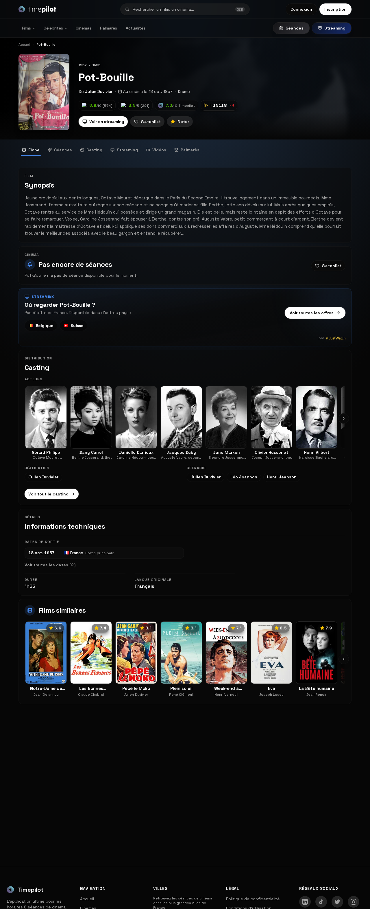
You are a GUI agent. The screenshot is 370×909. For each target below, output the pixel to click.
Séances (295, 28)
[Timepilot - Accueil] (37, 9)
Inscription (335, 9)
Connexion (301, 9)
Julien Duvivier (98, 91)
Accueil (87, 898)
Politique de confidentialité (253, 898)
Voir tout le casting (48, 494)
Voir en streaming (106, 121)
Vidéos (159, 150)
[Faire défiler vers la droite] (343, 418)
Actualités (135, 28)
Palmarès (108, 28)
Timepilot (30, 889)
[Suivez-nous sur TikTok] (321, 902)
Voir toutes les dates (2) (50, 565)
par (321, 338)
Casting (94, 150)
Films (26, 28)
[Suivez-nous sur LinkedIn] (305, 902)
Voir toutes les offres (312, 312)
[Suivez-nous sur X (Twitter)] (337, 902)
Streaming (334, 28)
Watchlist (151, 121)
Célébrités (53, 28)
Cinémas (83, 28)
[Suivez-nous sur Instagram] (353, 902)
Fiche (34, 150)
